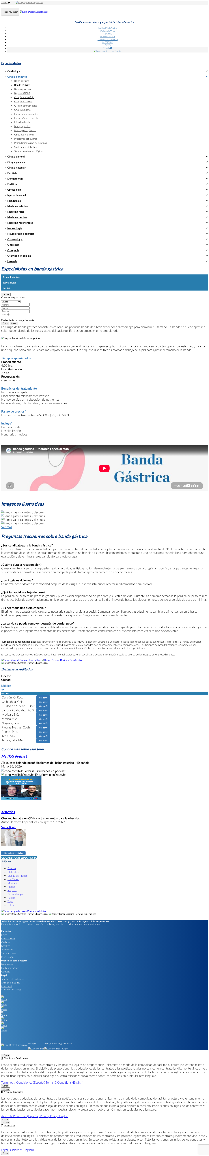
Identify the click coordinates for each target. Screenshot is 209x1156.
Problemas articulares (25, 138)
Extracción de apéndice (26, 113)
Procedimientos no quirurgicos (30, 142)
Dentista (12, 173)
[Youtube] (4, 1014)
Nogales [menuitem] (12, 890)
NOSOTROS (107, 33)
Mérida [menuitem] (11, 886)
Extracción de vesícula (26, 117)
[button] (104, 687)
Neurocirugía (14, 228)
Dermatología (15, 178)
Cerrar (14, 323)
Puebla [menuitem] (11, 897)
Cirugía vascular (16, 167)
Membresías (7, 964)
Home (4, 934)
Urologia (12, 261)
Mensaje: (5, 311)
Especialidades (11, 63)
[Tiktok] (4, 1025)
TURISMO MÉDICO (108, 39)
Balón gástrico (21, 80)
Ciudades (5, 942)
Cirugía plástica (16, 162)
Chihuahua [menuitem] (13, 872)
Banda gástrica (22, 84)
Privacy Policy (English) (54, 1116)
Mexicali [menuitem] (12, 883)
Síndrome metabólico (25, 146)
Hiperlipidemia (22, 122)
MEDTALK (107, 42)
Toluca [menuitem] (11, 905)
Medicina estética (17, 206)
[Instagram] (4, 1009)
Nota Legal (6, 986)
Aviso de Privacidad (10, 982)
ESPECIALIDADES (107, 27)
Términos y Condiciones (12, 979)
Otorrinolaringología (19, 255)
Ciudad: (5, 298)
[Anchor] (4, 999)
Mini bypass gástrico (25, 130)
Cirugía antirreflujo (24, 97)
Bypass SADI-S (22, 93)
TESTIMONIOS (107, 36)
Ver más (6, 527)
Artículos (8, 812)
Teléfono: (5, 308)
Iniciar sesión (7, 956)
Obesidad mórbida (24, 134)
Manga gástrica (22, 126)
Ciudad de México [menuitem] (17, 875)
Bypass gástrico (22, 89)
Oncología (13, 244)
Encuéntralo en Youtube (50, 774)
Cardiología (14, 71)
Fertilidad (12, 184)
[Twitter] (4, 1030)
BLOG (108, 45)
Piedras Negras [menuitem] (15, 894)
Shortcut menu (8, 953)
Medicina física (15, 211)
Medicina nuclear (17, 217)
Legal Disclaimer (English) (17, 1150)
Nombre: (5, 301)
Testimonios (7, 949)
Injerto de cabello (17, 195)
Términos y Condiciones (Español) (23, 1082)
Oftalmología (14, 239)
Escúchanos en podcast (49, 771)
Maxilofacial (14, 200)
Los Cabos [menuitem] (13, 879)
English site (37, 2)
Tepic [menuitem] (10, 901)
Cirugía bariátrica (17, 76)
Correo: (5, 304)
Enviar (5, 323)
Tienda (4, 2)
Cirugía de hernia (23, 101)
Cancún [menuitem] (11, 868)
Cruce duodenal (22, 109)
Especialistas (9, 282)
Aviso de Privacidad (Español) (20, 1116)
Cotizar (6, 287)
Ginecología (14, 189)
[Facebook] (4, 1004)
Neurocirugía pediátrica (20, 233)
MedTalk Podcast (14, 756)
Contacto (5, 971)
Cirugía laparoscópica (25, 105)
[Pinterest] (4, 1020)
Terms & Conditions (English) (64, 1082)
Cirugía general (16, 156)
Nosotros (5, 945)
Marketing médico (10, 967)
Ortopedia (13, 250)
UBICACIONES (107, 30)
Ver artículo (8, 827)
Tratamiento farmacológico (28, 151)
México (6, 861)
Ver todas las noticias (13, 853)
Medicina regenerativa (20, 222)
